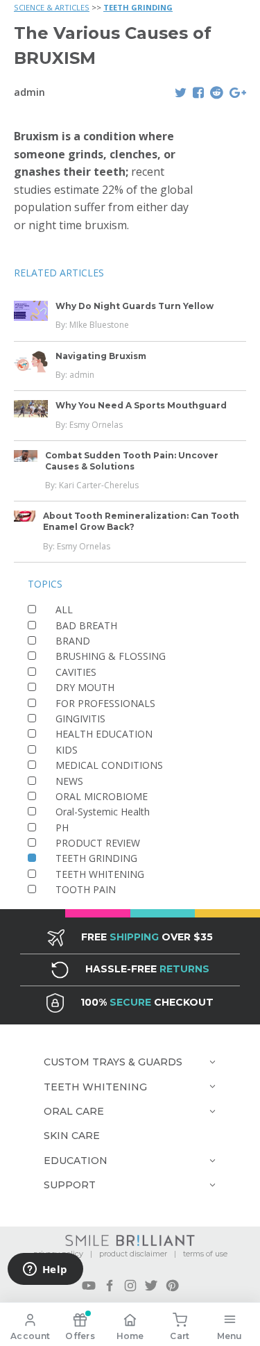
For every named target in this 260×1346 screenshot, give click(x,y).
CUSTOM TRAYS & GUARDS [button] (113, 1062)
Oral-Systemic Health (102, 811)
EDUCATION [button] (75, 1160)
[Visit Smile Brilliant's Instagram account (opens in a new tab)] (130, 1286)
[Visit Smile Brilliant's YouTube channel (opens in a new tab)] (89, 1286)
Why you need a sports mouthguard (141, 405)
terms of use (205, 1253)
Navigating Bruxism (100, 356)
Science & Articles (51, 7)
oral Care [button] (74, 1111)
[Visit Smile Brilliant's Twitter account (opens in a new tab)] (151, 1286)
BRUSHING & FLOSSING (110, 656)
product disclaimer (133, 1253)
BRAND (72, 640)
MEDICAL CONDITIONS (109, 765)
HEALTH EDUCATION (104, 733)
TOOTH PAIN (85, 889)
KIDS (66, 749)
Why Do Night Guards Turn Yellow (134, 306)
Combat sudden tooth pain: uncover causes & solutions (131, 461)
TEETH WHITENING (99, 874)
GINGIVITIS (80, 718)
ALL (64, 609)
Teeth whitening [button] (95, 1087)
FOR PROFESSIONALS (105, 703)
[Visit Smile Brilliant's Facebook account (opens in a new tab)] (110, 1286)
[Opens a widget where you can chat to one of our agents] (45, 1270)
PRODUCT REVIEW (97, 842)
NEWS (69, 781)
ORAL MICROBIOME (101, 796)
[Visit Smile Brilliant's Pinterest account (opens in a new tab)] (172, 1286)
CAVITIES (75, 672)
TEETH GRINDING (138, 7)
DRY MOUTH (84, 687)
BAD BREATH (86, 625)
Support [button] (70, 1185)
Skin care (72, 1135)
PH (62, 827)
